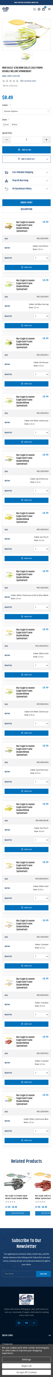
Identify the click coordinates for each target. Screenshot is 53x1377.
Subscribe (43, 1273)
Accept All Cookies (26, 1372)
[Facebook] (19, 1323)
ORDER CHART (26, 202)
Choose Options (17, 1213)
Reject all (27, 1365)
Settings (26, 1359)
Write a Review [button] (10, 86)
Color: (6, 105)
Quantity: (7, 133)
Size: (5, 120)
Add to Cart (28, 267)
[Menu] (49, 9)
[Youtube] (26, 1323)
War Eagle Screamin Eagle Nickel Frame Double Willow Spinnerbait (16, 1198)
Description (26, 209)
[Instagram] (34, 1323)
